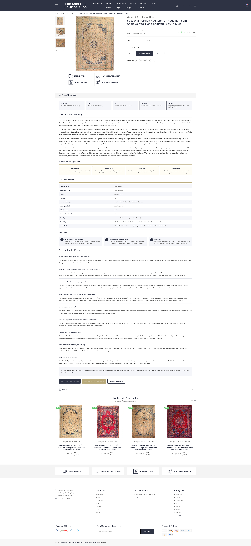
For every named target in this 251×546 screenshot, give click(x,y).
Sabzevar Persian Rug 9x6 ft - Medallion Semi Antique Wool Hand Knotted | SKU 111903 (71, 447)
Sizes (132, 3)
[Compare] (183, 7)
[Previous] (56, 50)
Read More (72, 373)
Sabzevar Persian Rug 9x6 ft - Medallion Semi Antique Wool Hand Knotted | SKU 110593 (107, 447)
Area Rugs (96, 3)
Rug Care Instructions (116, 381)
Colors (154, 3)
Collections (120, 3)
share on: (130, 60)
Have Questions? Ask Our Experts (94, 381)
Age (118, 8)
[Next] (63, 50)
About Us (141, 8)
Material (108, 8)
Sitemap (103, 542)
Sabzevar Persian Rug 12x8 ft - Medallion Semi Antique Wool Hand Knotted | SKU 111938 (143, 447)
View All (138, 497)
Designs (129, 8)
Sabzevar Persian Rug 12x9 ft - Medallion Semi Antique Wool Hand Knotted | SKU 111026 (179, 447)
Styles (108, 3)
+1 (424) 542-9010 (64, 499)
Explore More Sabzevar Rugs (70, 381)
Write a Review (191, 32)
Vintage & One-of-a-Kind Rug (145, 495)
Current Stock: (133, 48)
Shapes (143, 3)
